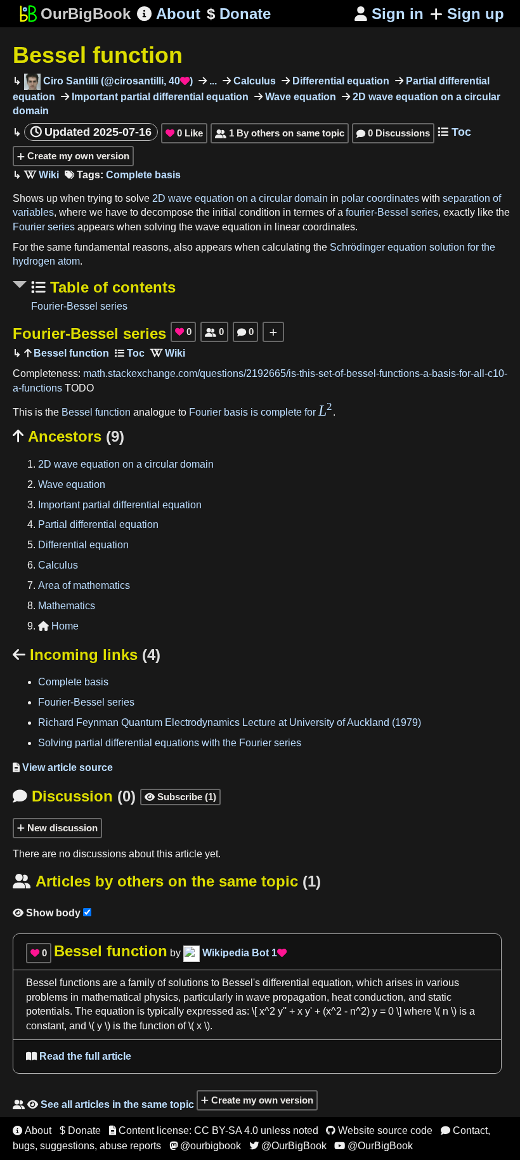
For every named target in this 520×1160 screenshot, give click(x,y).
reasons (151, 247)
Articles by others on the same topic (167, 881)
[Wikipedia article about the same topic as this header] (41, 174)
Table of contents (111, 287)
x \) (203, 1025)
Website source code (379, 1130)
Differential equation (339, 81)
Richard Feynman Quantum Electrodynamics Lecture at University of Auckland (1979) (229, 722)
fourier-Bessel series (392, 212)
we (96, 212)
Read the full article (78, 1056)
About (168, 13)
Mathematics (66, 605)
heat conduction (367, 997)
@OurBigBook (288, 1145)
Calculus (253, 81)
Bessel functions (63, 982)
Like (184, 133)
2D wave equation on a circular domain (240, 198)
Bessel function (98, 55)
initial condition (246, 212)
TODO (79, 388)
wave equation (228, 226)
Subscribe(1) (180, 796)
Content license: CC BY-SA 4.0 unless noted (213, 1130)
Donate (239, 13)
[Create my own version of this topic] (273, 332)
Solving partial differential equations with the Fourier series (169, 742)
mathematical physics (129, 997)
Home (58, 626)
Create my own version (77, 155)
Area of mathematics (84, 585)
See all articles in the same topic (103, 1104)
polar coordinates (380, 198)
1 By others (279, 133)
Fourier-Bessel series (79, 306)
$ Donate (80, 1130)
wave (258, 997)
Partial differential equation (98, 524)
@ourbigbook (205, 1145)
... (212, 81)
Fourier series (44, 226)
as (241, 1011)
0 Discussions (393, 133)
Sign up (475, 13)
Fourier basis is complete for (260, 412)
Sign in (389, 13)
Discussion (74, 796)
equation (114, 1011)
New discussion (61, 827)
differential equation (307, 982)
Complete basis (143, 174)
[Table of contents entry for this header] (130, 353)
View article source (63, 767)
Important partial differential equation (159, 96)
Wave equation (299, 96)
